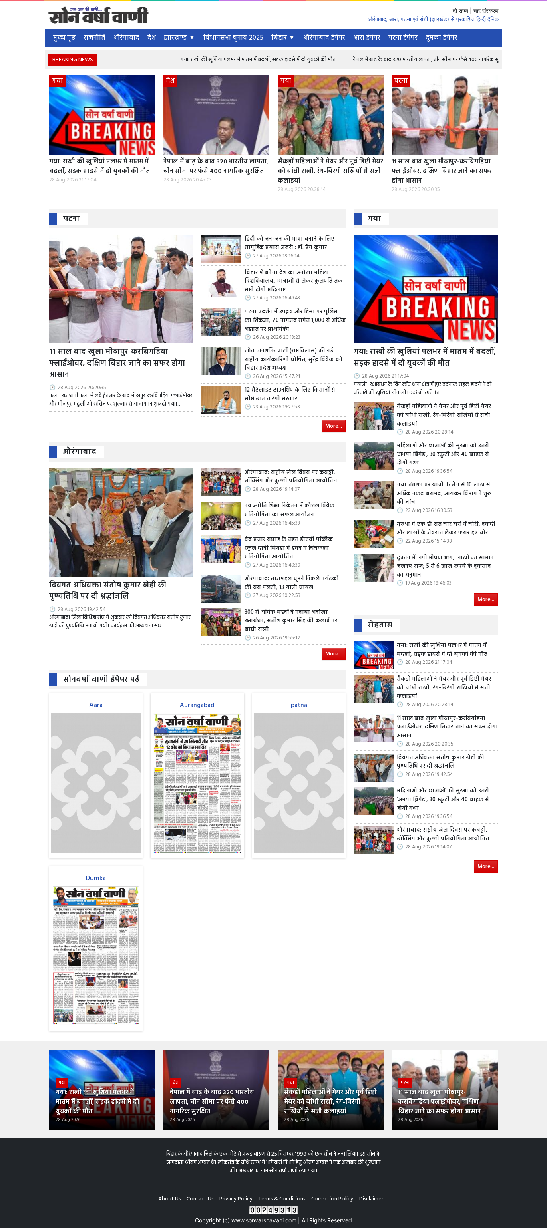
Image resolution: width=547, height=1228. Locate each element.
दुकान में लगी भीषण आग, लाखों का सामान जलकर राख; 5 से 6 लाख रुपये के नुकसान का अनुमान (445, 567)
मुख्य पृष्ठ (64, 37)
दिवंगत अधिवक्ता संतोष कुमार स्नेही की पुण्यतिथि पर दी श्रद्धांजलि (107, 591)
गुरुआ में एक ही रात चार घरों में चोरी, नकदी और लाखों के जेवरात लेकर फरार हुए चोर (446, 528)
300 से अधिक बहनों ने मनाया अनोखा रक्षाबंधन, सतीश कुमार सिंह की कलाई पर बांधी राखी (291, 621)
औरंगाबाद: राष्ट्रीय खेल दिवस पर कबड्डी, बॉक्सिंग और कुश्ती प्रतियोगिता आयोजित (291, 477)
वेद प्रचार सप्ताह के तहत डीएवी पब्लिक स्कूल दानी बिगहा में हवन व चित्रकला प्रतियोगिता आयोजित (289, 548)
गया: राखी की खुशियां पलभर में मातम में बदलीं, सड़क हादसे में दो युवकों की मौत (210, 60)
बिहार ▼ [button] (283, 37)
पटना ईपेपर (403, 37)
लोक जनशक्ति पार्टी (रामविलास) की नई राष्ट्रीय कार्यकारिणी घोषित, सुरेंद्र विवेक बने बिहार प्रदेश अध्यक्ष (293, 360)
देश (151, 37)
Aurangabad (197, 705)
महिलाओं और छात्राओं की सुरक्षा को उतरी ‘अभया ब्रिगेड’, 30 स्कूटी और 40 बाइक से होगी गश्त (443, 455)
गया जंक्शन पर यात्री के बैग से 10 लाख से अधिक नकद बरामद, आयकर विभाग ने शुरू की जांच (444, 494)
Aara (96, 705)
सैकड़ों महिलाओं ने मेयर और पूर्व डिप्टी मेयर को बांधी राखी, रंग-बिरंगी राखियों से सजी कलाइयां (330, 171)
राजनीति (94, 37)
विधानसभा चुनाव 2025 (233, 37)
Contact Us (200, 1199)
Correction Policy (332, 1199)
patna (299, 705)
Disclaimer (371, 1199)
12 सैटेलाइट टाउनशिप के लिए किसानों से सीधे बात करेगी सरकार (290, 394)
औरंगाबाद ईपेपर (324, 37)
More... (333, 426)
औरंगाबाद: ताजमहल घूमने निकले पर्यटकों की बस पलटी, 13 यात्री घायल (291, 583)
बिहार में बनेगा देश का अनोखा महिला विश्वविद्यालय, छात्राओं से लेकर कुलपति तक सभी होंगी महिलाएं (293, 282)
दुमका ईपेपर (441, 37)
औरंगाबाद (126, 37)
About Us (169, 1199)
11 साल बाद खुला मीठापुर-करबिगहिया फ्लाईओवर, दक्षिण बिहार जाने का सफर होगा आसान (442, 171)
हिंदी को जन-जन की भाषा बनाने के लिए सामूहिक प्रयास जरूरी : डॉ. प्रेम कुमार (289, 243)
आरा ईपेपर (366, 37)
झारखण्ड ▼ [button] (179, 37)
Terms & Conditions (282, 1199)
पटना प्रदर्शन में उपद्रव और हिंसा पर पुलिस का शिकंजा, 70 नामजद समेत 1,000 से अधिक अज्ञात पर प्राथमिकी (295, 321)
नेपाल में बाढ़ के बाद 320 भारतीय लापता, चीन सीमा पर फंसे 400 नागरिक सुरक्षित (383, 60)
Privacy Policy (236, 1199)
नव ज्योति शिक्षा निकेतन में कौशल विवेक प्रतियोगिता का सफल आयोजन (289, 510)
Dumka (96, 878)
